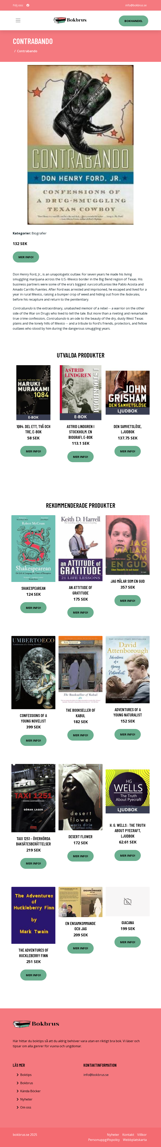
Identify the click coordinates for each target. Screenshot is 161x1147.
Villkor (142, 1134)
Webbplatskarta (135, 1140)
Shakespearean (33, 588)
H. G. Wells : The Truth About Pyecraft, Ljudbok (127, 830)
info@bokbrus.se (136, 5)
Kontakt (128, 1134)
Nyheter (26, 1099)
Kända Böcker (30, 1091)
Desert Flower (80, 836)
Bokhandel (133, 21)
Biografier (39, 233)
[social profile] (28, 5)
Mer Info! (25, 257)
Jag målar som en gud (128, 581)
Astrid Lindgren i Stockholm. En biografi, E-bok (80, 432)
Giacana (128, 922)
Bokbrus (26, 1083)
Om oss (25, 1107)
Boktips (26, 1075)
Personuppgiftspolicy (104, 1140)
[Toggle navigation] (18, 20)
